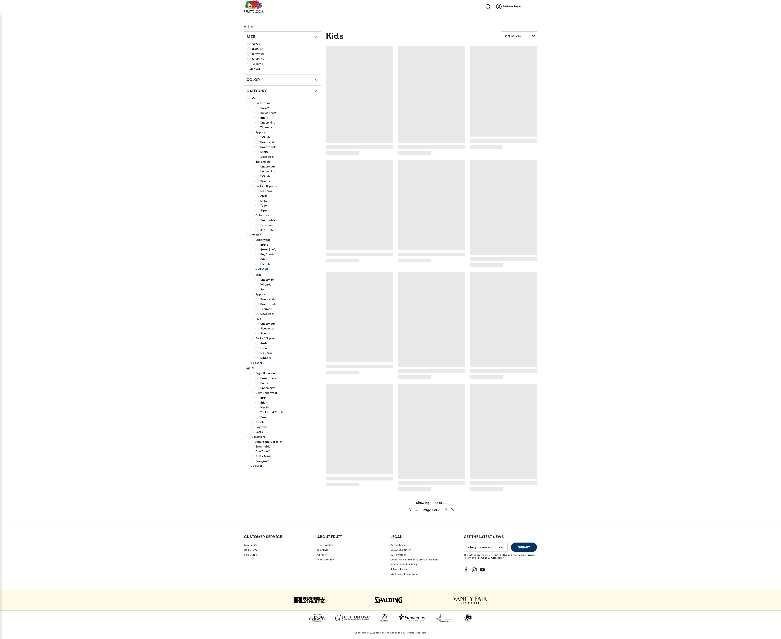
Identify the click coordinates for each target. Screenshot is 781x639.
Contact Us (250, 544)
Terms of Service (486, 557)
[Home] (245, 26)
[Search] (488, 6)
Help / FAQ (250, 549)
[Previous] (416, 510)
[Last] (452, 510)
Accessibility (397, 544)
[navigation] (508, 6)
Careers (322, 554)
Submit (524, 547)
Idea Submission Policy (404, 564)
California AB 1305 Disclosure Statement (414, 559)
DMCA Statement (400, 549)
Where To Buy (325, 559)
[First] (409, 510)
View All (255, 68)
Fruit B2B (322, 549)
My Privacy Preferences (404, 574)
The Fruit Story (326, 544)
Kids (252, 26)
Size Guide (250, 554)
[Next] (446, 510)
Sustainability (398, 554)
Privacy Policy (398, 569)
